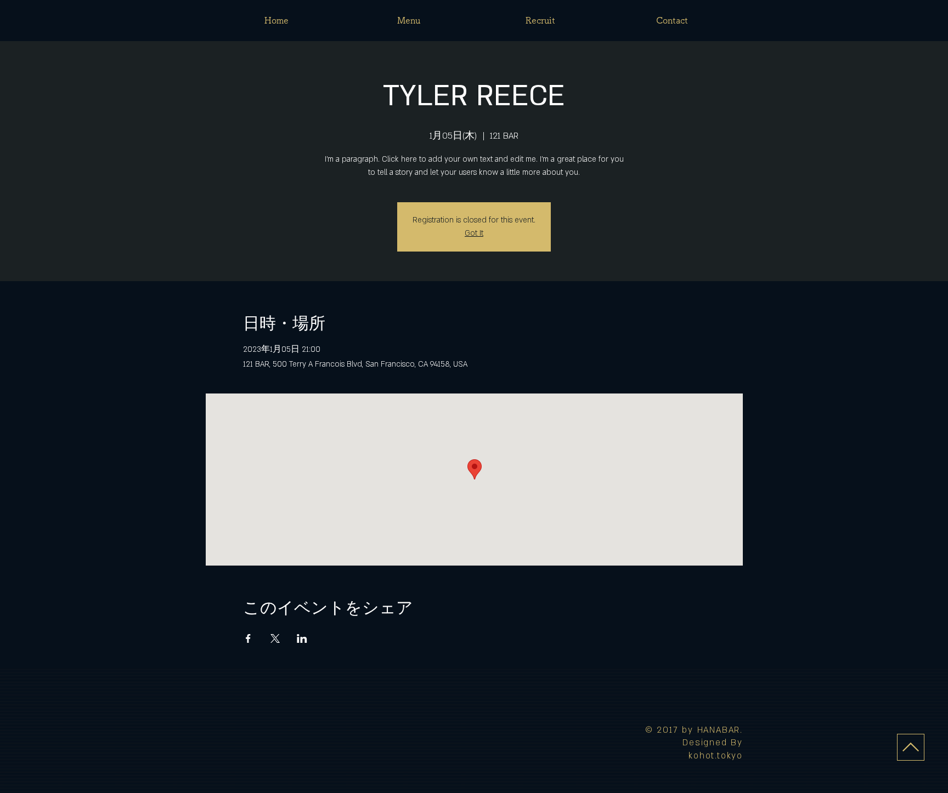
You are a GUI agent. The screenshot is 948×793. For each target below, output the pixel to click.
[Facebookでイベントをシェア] (248, 638)
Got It (474, 233)
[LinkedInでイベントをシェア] (302, 638)
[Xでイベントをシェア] (275, 638)
